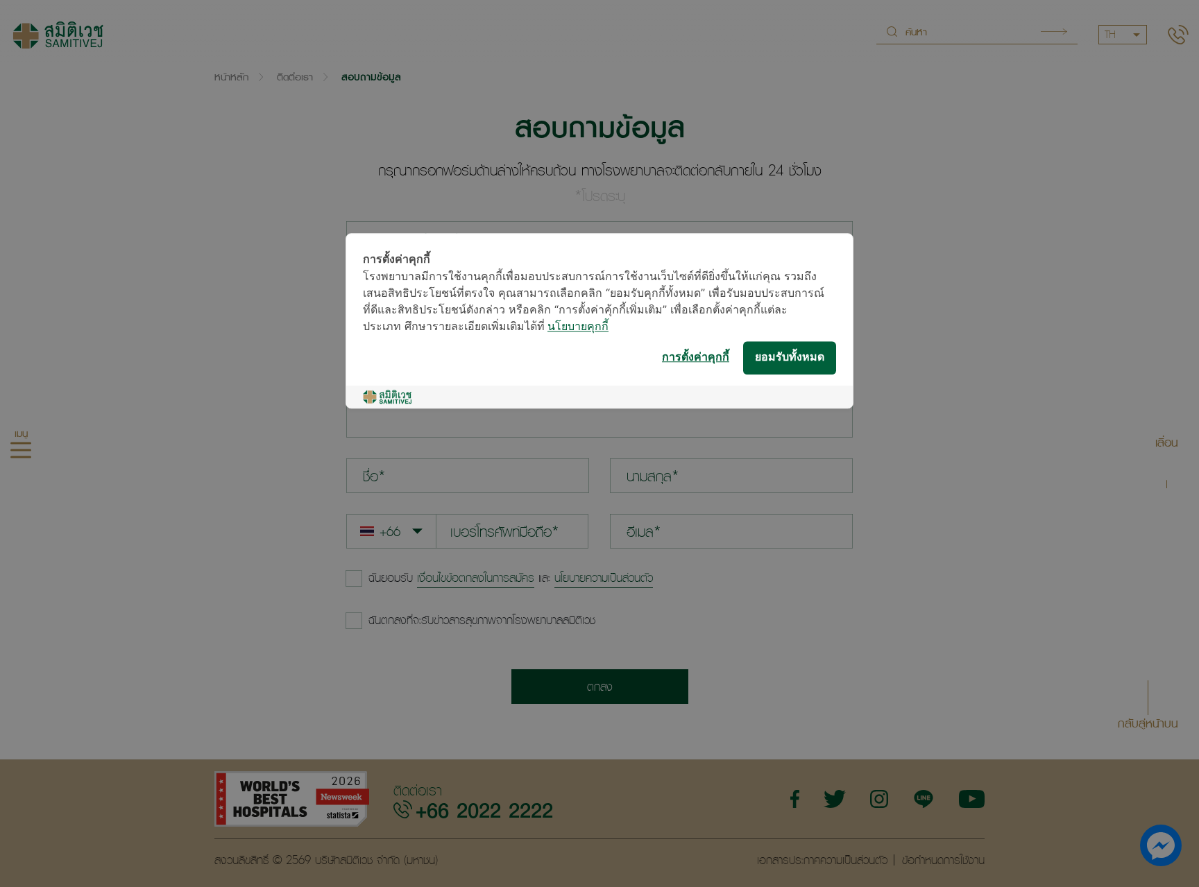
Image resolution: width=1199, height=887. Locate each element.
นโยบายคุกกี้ (578, 327)
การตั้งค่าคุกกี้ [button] (695, 357)
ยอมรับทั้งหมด (789, 357)
